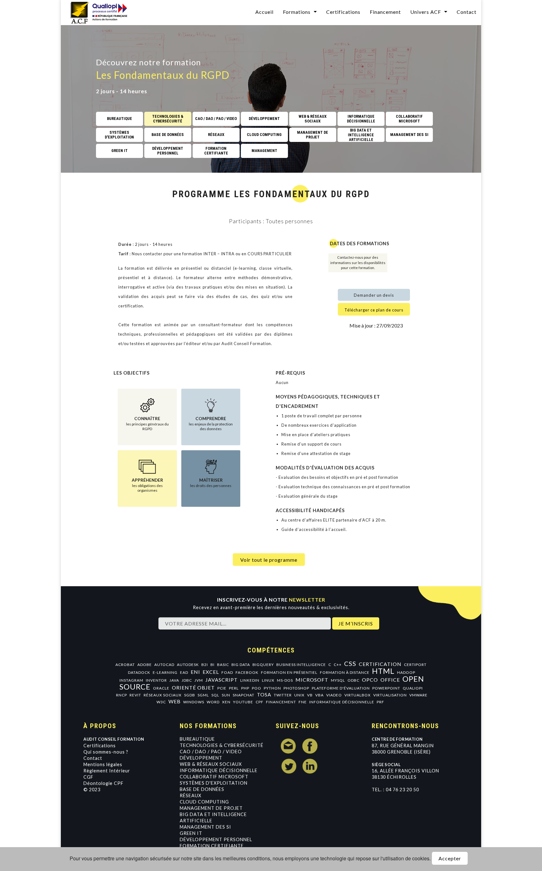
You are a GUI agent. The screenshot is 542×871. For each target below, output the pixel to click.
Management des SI (205, 827)
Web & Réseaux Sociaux (211, 764)
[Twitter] (289, 766)
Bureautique (197, 739)
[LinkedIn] (310, 766)
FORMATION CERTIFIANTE (212, 845)
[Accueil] (103, 11)
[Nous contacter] (289, 746)
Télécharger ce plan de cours (373, 309)
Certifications (343, 12)
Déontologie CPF (103, 783)
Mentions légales (102, 764)
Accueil (264, 12)
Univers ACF (425, 12)
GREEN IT (191, 833)
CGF (88, 777)
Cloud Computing (204, 801)
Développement (201, 757)
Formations (297, 12)
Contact (466, 12)
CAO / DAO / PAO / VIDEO (211, 751)
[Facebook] (310, 746)
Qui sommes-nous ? (105, 752)
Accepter (449, 858)
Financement (385, 12)
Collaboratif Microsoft (214, 776)
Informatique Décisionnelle (219, 770)
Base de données (202, 789)
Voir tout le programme (268, 560)
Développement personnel (216, 839)
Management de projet (211, 808)
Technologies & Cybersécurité (221, 745)
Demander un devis (374, 295)
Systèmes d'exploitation (213, 783)
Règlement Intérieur (106, 770)
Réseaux (190, 795)
